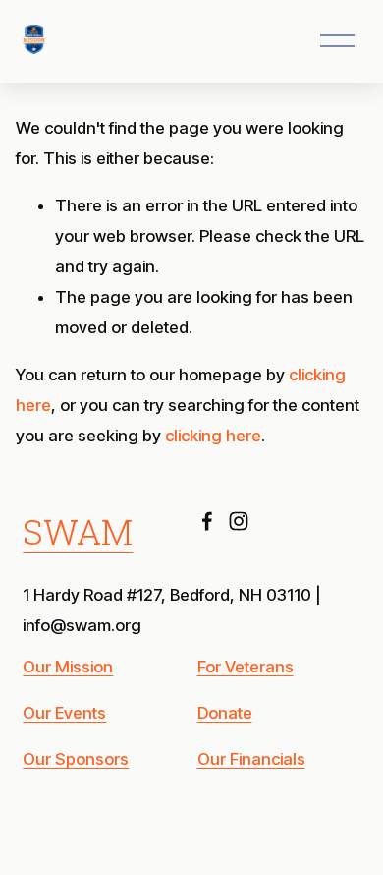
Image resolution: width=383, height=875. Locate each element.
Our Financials (251, 759)
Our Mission (68, 666)
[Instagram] (238, 521)
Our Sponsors (76, 759)
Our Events (64, 713)
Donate (224, 713)
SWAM (78, 532)
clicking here (213, 435)
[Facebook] (207, 521)
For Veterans (245, 666)
